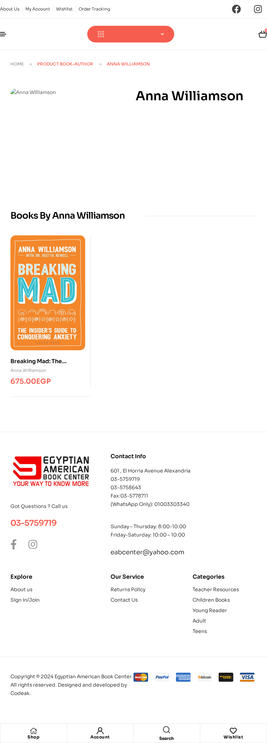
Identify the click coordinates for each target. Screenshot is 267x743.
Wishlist (233, 737)
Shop (33, 737)
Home (17, 64)
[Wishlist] (233, 730)
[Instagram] (258, 9)
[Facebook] (236, 9)
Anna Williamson (28, 370)
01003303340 (171, 504)
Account (100, 737)
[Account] (100, 730)
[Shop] (33, 730)
